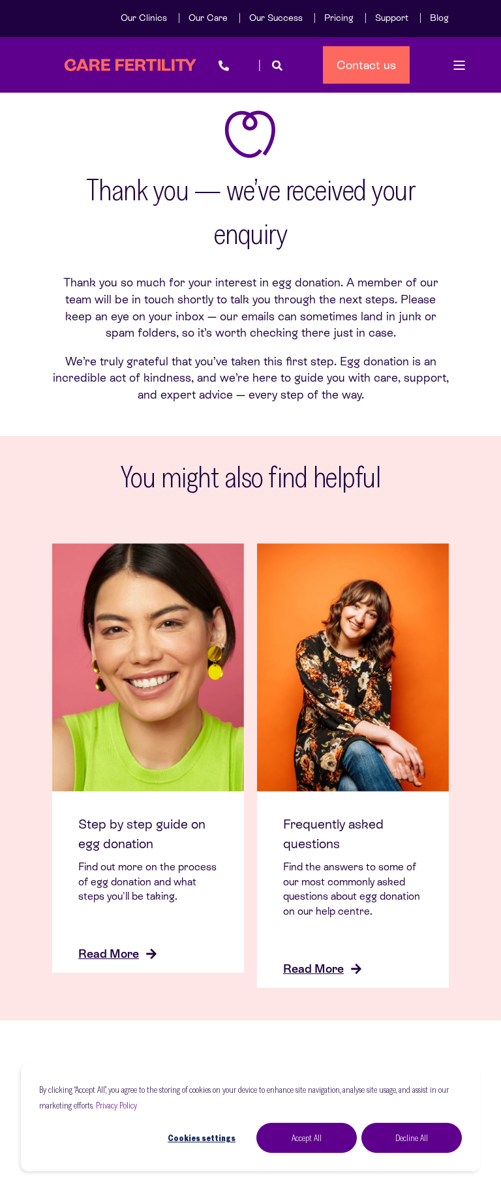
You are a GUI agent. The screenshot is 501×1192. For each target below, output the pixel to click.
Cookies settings (201, 1138)
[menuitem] (144, 17)
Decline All (411, 1138)
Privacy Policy (116, 1105)
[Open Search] (277, 65)
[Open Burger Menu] (459, 65)
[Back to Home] (130, 65)
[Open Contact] (224, 65)
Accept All (307, 1138)
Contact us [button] (367, 64)
